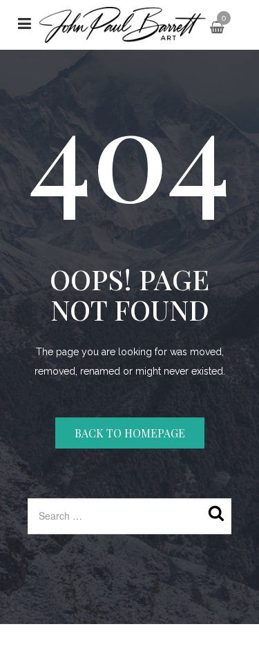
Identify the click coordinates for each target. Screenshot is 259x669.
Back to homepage (130, 433)
